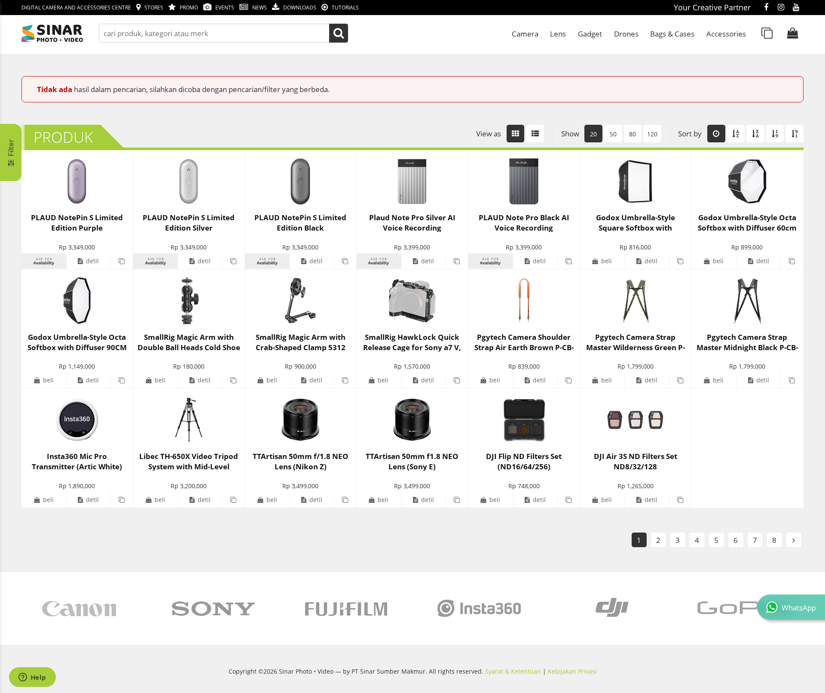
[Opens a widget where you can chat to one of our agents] (32, 678)
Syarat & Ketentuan (513, 671)
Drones (626, 33)
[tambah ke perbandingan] (121, 261)
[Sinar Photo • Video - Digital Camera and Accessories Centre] (64, 33)
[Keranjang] (793, 33)
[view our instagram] (780, 7)
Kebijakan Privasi (572, 671)
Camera (525, 33)
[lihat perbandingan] (767, 33)
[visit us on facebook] (765, 7)
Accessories (726, 33)
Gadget (590, 33)
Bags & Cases (672, 33)
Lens (558, 33)
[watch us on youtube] (796, 7)
